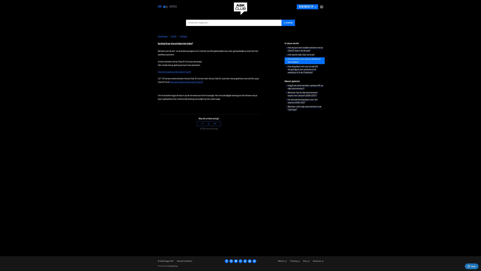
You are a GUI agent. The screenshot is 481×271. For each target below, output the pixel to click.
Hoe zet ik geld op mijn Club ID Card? (174, 72)
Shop (305, 261)
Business (173, 6)
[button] (321, 6)
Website (281, 261)
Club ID (173, 36)
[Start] (240, 9)
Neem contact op (306, 6)
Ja (203, 123)
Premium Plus (172, 266)
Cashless (183, 36)
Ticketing (293, 261)
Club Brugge (162, 36)
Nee (215, 123)
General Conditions (184, 261)
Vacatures (317, 261)
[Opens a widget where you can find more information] (471, 266)
